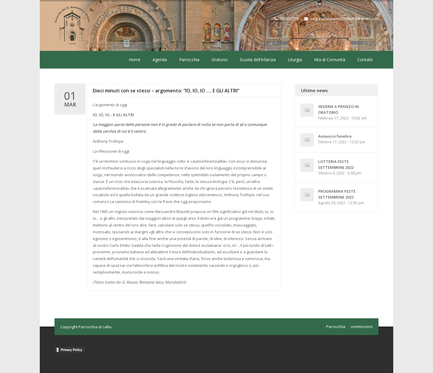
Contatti (365, 59)
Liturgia (295, 59)
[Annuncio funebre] (307, 139)
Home (135, 59)
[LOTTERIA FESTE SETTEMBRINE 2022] (307, 165)
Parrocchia (189, 59)
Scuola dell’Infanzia (258, 59)
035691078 (289, 18)
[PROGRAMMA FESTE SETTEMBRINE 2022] (307, 195)
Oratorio (219, 59)
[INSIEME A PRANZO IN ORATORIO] (307, 110)
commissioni (362, 326)
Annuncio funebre (335, 136)
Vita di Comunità (329, 59)
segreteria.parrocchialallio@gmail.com (344, 18)
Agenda (160, 59)
